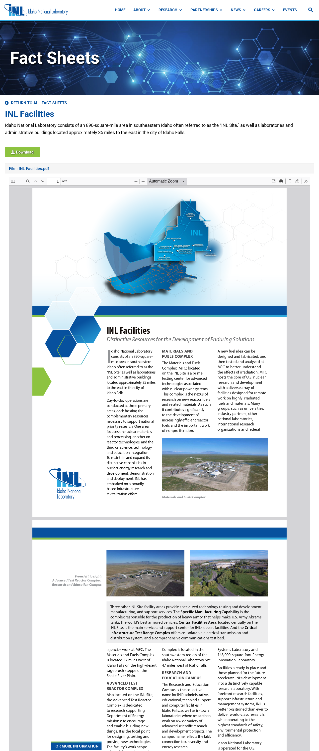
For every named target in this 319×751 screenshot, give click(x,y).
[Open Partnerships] (221, 10)
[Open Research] (180, 10)
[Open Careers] (273, 10)
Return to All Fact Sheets (39, 103)
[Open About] (149, 10)
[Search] (310, 9)
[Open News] (244, 10)
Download (24, 152)
